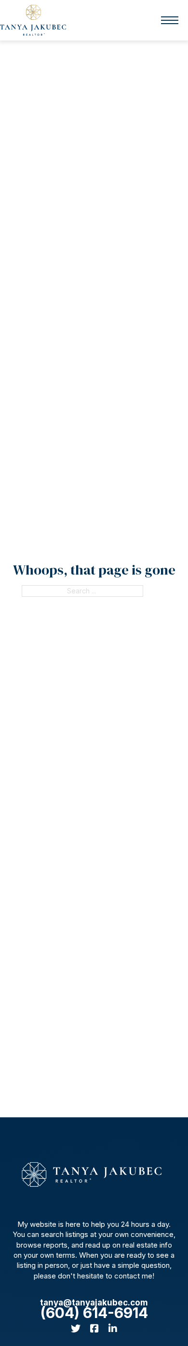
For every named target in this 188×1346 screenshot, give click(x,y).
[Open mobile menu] (169, 20)
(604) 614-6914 (94, 1313)
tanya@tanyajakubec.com (94, 1302)
